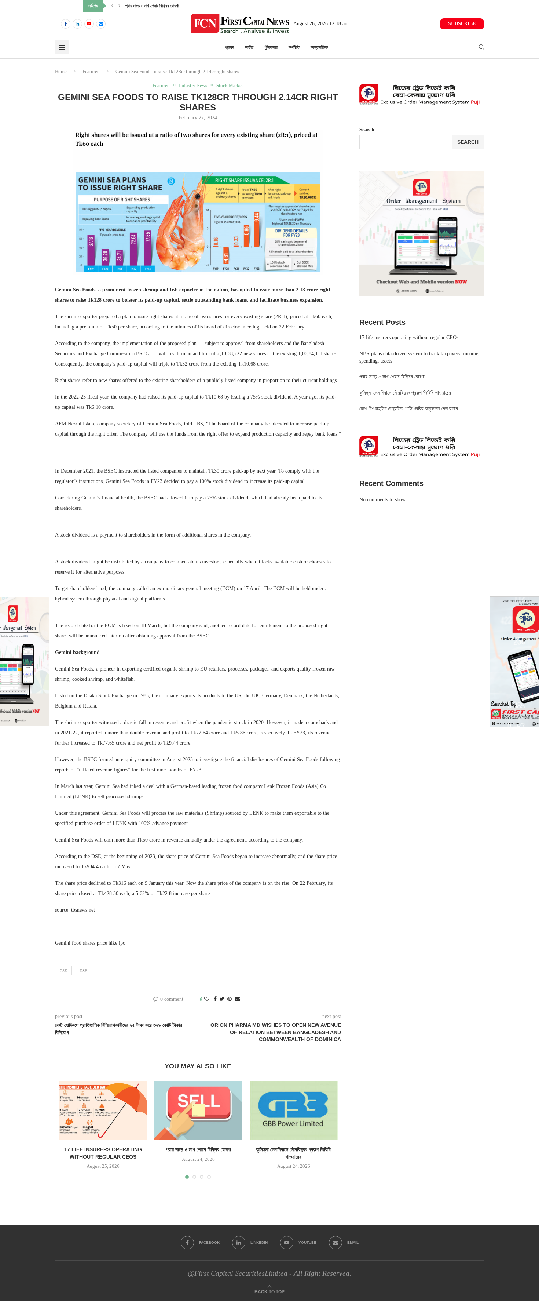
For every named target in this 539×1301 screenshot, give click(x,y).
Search (366, 129)
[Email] (101, 24)
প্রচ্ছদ (229, 47)
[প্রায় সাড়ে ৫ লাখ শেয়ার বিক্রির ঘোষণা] (198, 1110)
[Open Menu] (62, 47)
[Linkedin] (77, 24)
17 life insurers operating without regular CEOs (408, 337)
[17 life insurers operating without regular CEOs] (103, 1110)
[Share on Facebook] (215, 999)
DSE (83, 971)
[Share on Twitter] (222, 999)
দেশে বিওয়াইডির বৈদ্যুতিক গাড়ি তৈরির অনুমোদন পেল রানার (408, 408)
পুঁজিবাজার (271, 47)
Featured (91, 71)
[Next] (119, 6)
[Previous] (112, 6)
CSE (63, 971)
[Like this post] (206, 999)
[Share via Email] (237, 999)
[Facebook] (65, 24)
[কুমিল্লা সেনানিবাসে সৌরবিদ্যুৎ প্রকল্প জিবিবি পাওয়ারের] (294, 1110)
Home (61, 71)
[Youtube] (89, 24)
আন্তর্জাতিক (319, 47)
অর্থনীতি (294, 47)
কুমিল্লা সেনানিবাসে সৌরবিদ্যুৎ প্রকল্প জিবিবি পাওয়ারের (163, 5)
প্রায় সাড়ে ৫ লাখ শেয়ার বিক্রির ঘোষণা (198, 1149)
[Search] (481, 47)
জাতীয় (249, 47)
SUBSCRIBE (462, 23)
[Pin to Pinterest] (229, 999)
